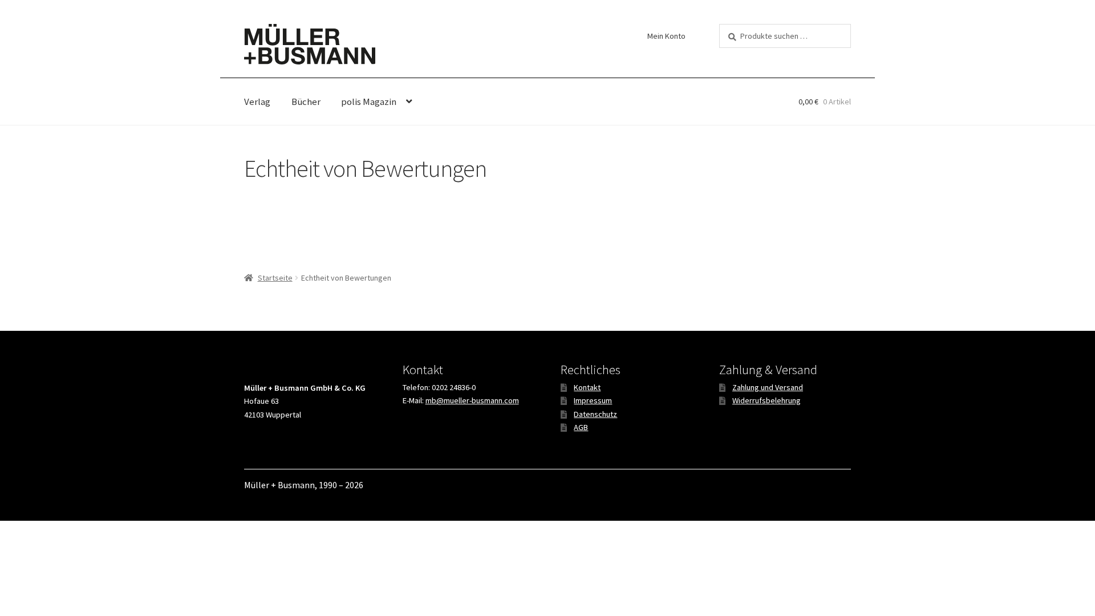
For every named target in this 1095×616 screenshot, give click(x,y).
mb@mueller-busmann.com (472, 400)
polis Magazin (368, 101)
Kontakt (587, 387)
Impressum (593, 400)
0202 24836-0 (454, 387)
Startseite (275, 278)
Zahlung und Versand (767, 387)
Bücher (306, 101)
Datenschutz (595, 414)
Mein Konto (666, 36)
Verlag (257, 101)
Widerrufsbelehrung (766, 400)
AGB (581, 427)
